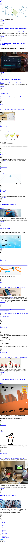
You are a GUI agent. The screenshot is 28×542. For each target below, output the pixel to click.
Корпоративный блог (4, 535)
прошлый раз (2, 333)
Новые (1, 21)
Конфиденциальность (4, 533)
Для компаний (3, 531)
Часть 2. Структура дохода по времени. (4, 316)
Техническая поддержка (7, 540)
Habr (4, 541)
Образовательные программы (5, 537)
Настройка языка (2, 540)
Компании (3, 526)
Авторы (2, 527)
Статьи (1, 20)
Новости (3, 525)
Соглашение (3, 532)
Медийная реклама (4, 536)
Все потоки (2, 0)
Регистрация (3, 522)
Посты (3, 20)
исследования (11, 297)
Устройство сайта (4, 530)
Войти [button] (1, 4)
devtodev (1, 26)
